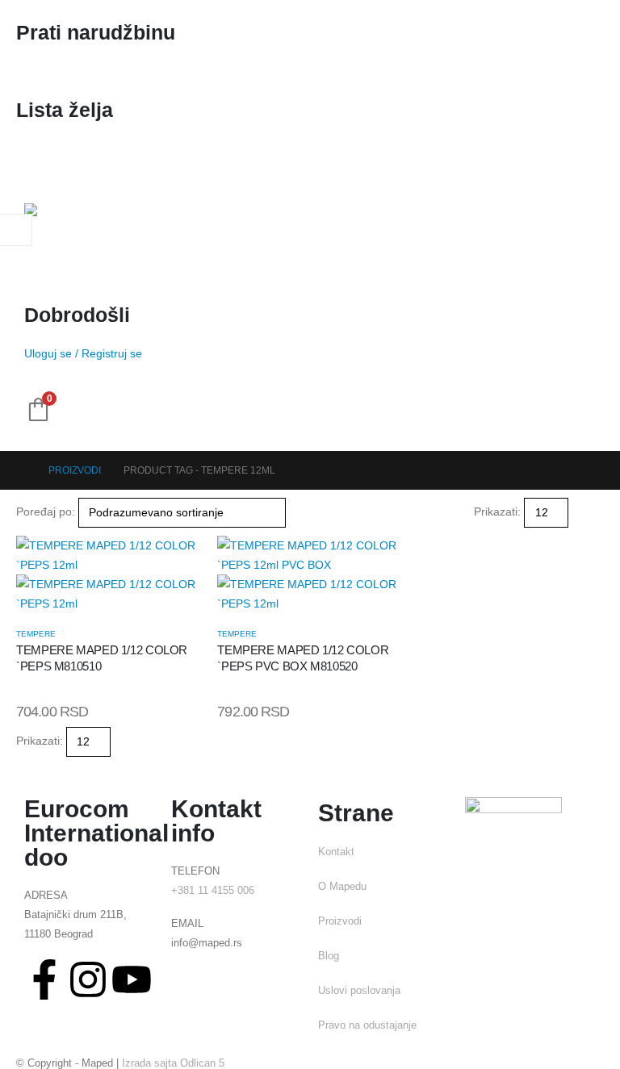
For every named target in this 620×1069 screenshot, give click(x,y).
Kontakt (336, 852)
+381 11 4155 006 (212, 890)
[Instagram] (88, 979)
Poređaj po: (45, 511)
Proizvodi (340, 921)
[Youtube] (131, 979)
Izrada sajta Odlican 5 (173, 1063)
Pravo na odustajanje (367, 1025)
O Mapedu (342, 886)
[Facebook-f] (44, 979)
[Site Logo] (64, 234)
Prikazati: (497, 511)
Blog (328, 956)
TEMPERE (36, 633)
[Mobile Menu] (38, 167)
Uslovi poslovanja (359, 990)
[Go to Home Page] (21, 470)
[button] (575, 512)
